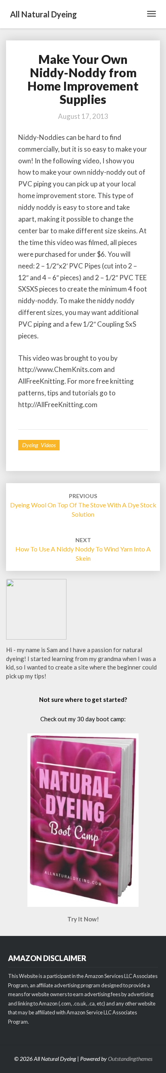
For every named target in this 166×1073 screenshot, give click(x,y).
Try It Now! (83, 919)
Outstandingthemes (130, 1058)
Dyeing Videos (39, 444)
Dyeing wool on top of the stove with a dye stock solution (83, 505)
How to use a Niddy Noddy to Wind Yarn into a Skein (83, 549)
